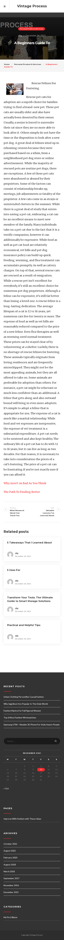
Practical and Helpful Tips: (24, 625)
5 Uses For (13, 570)
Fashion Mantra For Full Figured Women (22, 710)
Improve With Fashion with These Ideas (22, 818)
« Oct (6, 788)
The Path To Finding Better (22, 492)
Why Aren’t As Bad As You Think (25, 483)
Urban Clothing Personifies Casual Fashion (24, 697)
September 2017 (11, 878)
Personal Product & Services (31, 29)
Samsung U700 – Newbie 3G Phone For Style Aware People (32, 724)
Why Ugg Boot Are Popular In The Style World (26, 704)
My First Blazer (11, 917)
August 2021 (10, 850)
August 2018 (10, 864)
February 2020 (10, 857)
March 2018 (9, 871)
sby (20, 35)
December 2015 (11, 892)
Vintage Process (32, 6)
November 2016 (11, 885)
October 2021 (10, 844)
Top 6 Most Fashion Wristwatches (20, 717)
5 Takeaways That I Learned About (29, 542)
